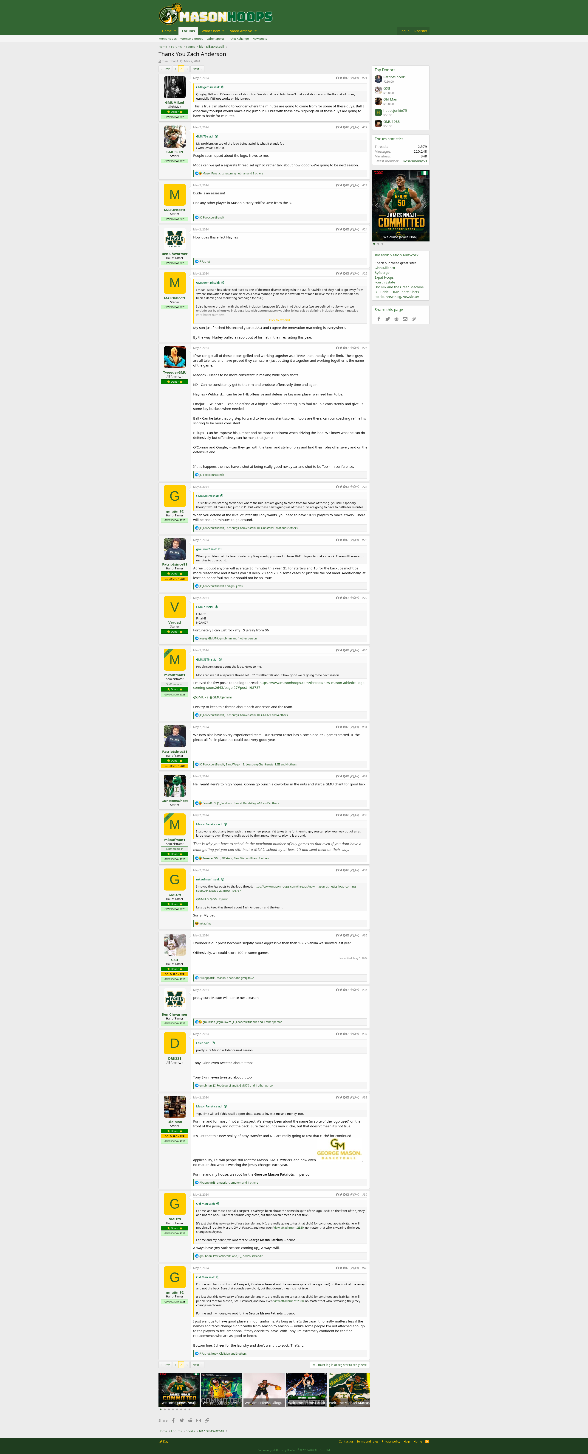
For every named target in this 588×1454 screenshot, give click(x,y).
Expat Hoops (384, 277)
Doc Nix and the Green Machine (399, 287)
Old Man (174, 1121)
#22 (364, 127)
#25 (364, 273)
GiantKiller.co (385, 268)
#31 (364, 727)
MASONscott (175, 209)
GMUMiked (174, 102)
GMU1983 (391, 121)
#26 (364, 348)
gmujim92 (175, 511)
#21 (364, 78)
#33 (364, 815)
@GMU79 (201, 697)
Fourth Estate (385, 282)
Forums (188, 30)
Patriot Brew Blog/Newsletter (397, 296)
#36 (364, 990)
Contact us (346, 1441)
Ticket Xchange (238, 38)
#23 (364, 185)
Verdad (174, 622)
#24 (364, 229)
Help (407, 1441)
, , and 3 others (233, 173)
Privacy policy (391, 1441)
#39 (364, 1194)
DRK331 (174, 1058)
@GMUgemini (220, 697)
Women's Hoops (191, 38)
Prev (167, 69)
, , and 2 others (248, 528)
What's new (211, 30)
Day (165, 1441)
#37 (364, 1034)
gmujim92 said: (206, 549)
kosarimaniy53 (415, 161)
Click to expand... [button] (280, 320)
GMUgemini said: (208, 87)
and (221, 586)
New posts (259, 38)
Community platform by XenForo (294, 1450)
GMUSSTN (174, 151)
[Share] (347, 78)
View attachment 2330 (288, 1227)
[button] (175, 31)
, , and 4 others (243, 715)
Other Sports (215, 38)
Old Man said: (205, 1204)
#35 (364, 935)
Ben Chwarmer (175, 253)
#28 (364, 540)
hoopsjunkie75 (395, 110)
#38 (364, 1097)
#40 (364, 1268)
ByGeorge (382, 272)
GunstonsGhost (174, 800)
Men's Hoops (167, 38)
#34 (364, 870)
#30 (364, 650)
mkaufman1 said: (208, 879)
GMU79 (175, 894)
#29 (364, 598)
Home (167, 30)
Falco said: (203, 1043)
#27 (364, 487)
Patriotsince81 (174, 564)
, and (226, 978)
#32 (364, 776)
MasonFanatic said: (209, 824)
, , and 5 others (241, 803)
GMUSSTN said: (206, 659)
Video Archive (241, 30)
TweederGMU (175, 372)
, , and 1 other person (228, 638)
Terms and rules (367, 1441)
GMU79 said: (204, 136)
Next (195, 69)
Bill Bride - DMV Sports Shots (397, 292)
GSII (174, 959)
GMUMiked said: (207, 496)
